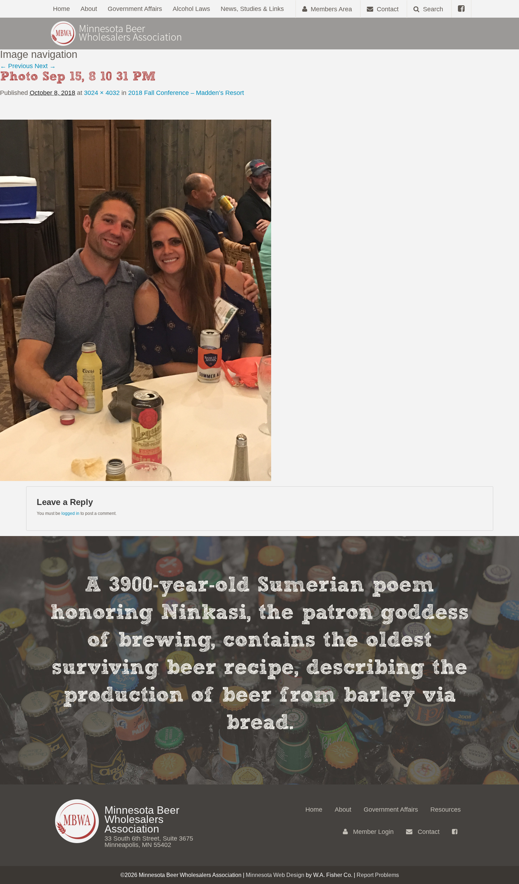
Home (61, 8)
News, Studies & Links (252, 8)
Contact (428, 831)
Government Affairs (135, 8)
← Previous (16, 66)
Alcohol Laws (191, 8)
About (88, 8)
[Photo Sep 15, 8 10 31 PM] (135, 299)
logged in (70, 513)
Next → (45, 66)
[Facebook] (461, 9)
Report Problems (378, 875)
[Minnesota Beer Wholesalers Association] (116, 33)
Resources (445, 809)
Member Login (372, 831)
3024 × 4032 (102, 92)
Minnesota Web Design (275, 875)
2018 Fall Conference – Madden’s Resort (186, 92)
